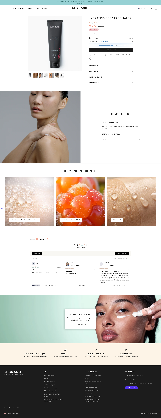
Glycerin (117, 220)
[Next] (129, 274)
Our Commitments (50, 388)
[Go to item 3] (40, 75)
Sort (115, 258)
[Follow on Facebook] (5, 407)
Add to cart (111, 50)
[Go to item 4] (46, 75)
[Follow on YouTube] (13, 407)
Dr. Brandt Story (49, 375)
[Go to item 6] (57, 75)
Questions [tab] (44, 239)
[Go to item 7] (62, 75)
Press (46, 379)
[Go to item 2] (35, 75)
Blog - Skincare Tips (50, 391)
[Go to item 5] (51, 75)
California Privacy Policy (92, 396)
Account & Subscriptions (93, 375)
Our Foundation (49, 382)
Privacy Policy (89, 393)
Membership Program (92, 390)
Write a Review (123, 253)
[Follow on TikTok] (18, 407)
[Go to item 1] (30, 75)
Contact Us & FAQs (91, 387)
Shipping (87, 379)
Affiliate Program (49, 385)
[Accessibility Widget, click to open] (2, 209)
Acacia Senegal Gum (71, 220)
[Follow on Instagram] (9, 407)
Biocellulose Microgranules (25, 220)
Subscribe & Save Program (106, 45)
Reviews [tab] (34, 239)
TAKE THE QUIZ (80, 324)
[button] (95, 23)
